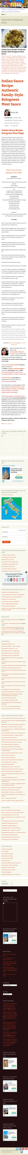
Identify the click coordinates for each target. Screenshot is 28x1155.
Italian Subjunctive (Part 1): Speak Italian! (10, 651)
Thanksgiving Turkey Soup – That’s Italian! (10, 766)
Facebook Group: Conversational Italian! (10, 601)
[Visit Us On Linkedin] (21, 1151)
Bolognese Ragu (22, 57)
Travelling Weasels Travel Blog (8, 869)
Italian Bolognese (11, 64)
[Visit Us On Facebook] (20, 1148)
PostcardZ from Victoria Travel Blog (9, 865)
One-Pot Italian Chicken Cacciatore (9, 762)
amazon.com (13, 343)
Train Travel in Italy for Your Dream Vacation (10, 810)
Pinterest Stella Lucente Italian (16, 388)
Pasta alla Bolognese (12, 70)
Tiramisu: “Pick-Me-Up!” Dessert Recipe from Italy (12, 800)
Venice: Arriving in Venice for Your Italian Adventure (12, 812)
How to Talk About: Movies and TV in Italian (10, 708)
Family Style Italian (14, 59)
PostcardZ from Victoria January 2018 (9, 562)
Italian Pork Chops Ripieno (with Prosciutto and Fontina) (13, 739)
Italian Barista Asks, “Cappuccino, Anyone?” (11, 830)
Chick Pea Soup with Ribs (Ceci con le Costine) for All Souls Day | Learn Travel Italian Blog (10, 1041)
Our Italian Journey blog (6, 849)
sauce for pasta (14, 71)
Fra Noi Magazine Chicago (7, 853)
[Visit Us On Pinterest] (23, 1148)
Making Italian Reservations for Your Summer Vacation (13, 832)
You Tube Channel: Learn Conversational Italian (11, 597)
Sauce (8, 71)
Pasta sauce (4, 71)
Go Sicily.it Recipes (5, 860)
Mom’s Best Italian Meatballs (7, 764)
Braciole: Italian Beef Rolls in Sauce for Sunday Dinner (13, 733)
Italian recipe (17, 65)
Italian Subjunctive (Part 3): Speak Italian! (10, 655)
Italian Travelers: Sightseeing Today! (9, 834)
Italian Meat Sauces (9, 65)
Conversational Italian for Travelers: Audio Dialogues (13, 594)
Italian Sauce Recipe (16, 67)
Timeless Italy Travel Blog (7, 858)
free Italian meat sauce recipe (11, 60)
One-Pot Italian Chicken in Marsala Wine (10, 744)
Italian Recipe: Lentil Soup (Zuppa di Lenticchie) (11, 726)
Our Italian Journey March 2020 (8, 555)
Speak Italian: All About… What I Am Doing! (10, 646)
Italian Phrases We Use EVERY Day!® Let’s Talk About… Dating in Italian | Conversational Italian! (10, 1013)
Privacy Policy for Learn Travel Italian (9, 839)
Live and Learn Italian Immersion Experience (11, 863)
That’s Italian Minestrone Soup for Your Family (11, 742)
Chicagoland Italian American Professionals (11, 874)
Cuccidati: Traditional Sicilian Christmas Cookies (12, 753)
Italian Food (18, 64)
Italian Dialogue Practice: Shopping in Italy (10, 689)
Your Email (5, 532)
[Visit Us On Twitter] (17, 1148)
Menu (2, 14)
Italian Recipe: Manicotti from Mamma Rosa (11, 746)
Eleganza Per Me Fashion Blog (8, 867)
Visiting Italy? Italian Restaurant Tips (9, 823)
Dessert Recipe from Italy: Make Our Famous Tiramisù (13, 718)
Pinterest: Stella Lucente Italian (8, 606)
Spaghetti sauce (8, 73)
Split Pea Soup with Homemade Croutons (10, 789)
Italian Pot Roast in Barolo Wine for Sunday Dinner (12, 759)
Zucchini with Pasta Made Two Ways (9, 777)
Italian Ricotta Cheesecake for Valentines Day (11, 771)
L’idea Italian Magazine (6, 872)
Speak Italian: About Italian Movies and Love (11, 667)
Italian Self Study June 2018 (7, 559)
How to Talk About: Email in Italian (8, 698)
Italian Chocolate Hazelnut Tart (8, 755)
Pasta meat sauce (22, 70)
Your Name (5, 536)
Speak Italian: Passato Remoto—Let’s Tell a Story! (12, 691)
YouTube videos (6, 377)
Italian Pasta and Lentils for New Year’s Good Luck (12, 769)
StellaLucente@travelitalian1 (16, 368)
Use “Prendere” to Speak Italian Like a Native (11, 623)
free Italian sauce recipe (10, 62)
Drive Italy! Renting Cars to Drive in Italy (10, 814)
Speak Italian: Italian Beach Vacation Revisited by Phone (13, 665)
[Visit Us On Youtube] (26, 1148)
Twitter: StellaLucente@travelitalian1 (9, 603)
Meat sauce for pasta (16, 68)
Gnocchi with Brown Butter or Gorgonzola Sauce (12, 735)
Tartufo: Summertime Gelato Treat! (9, 737)
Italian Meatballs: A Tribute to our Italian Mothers (12, 792)
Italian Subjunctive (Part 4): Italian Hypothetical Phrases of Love (10, 1018)
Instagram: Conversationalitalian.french (10, 592)
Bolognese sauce (5, 59)
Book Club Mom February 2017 (8, 566)
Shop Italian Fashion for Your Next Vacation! (11, 828)
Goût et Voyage (4, 851)
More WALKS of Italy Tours (7, 494)
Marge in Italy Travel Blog (7, 856)
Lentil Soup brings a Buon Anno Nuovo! (9, 619)
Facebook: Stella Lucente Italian (8, 599)
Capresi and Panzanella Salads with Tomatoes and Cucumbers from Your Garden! (10, 963)
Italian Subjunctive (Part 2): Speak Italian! (10, 653)
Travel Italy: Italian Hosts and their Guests (10, 837)
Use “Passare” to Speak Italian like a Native (11, 706)
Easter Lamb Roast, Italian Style (8, 757)
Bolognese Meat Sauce (13, 57)
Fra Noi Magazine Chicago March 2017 (9, 564)
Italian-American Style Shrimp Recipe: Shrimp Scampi (13, 724)
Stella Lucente (16, 73)
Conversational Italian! (12, 364)
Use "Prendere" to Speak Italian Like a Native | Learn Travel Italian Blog (10, 1034)
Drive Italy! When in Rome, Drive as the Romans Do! (12, 821)
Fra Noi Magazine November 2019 (8, 557)
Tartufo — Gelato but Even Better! (8, 798)
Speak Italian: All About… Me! (7, 644)
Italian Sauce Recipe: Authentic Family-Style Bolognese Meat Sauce (13, 52)
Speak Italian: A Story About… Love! (9, 648)
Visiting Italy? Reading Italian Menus (9, 825)
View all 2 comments (7, 423)
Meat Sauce (8, 68)
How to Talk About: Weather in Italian (9, 700)
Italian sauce (8, 67)
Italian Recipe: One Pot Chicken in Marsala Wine (11, 787)
